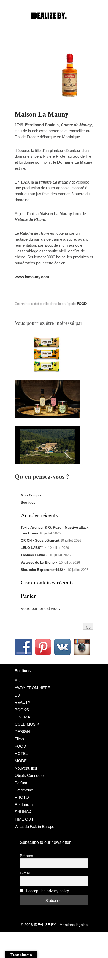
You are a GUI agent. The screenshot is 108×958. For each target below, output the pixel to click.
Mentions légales (74, 925)
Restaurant (24, 804)
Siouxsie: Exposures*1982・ (43, 570)
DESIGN (22, 731)
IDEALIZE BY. (45, 925)
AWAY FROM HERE (32, 688)
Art (17, 680)
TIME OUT (24, 819)
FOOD (82, 304)
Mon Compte (31, 495)
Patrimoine (24, 790)
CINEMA (22, 717)
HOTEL (21, 753)
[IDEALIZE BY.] (54, 25)
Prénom (26, 856)
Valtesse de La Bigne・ (39, 562)
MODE (21, 761)
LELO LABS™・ (34, 548)
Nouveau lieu (26, 768)
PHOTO (22, 797)
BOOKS (22, 709)
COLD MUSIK (27, 724)
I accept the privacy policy (47, 891)
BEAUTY (22, 702)
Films (19, 739)
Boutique (28, 502)
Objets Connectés (30, 775)
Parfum (21, 782)
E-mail (25, 873)
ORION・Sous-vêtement (40, 540)
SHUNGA (23, 812)
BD (17, 695)
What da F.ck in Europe (34, 826)
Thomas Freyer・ (34, 555)
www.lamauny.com (32, 276)
